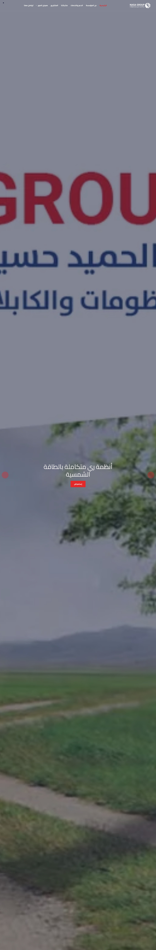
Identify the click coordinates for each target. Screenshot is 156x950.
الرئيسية (103, 5)
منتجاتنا (64, 5)
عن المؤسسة (91, 5)
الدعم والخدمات (77, 5)
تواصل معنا (28, 5)
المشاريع (54, 5)
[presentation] (150, 475)
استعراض (78, 482)
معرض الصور (43, 5)
